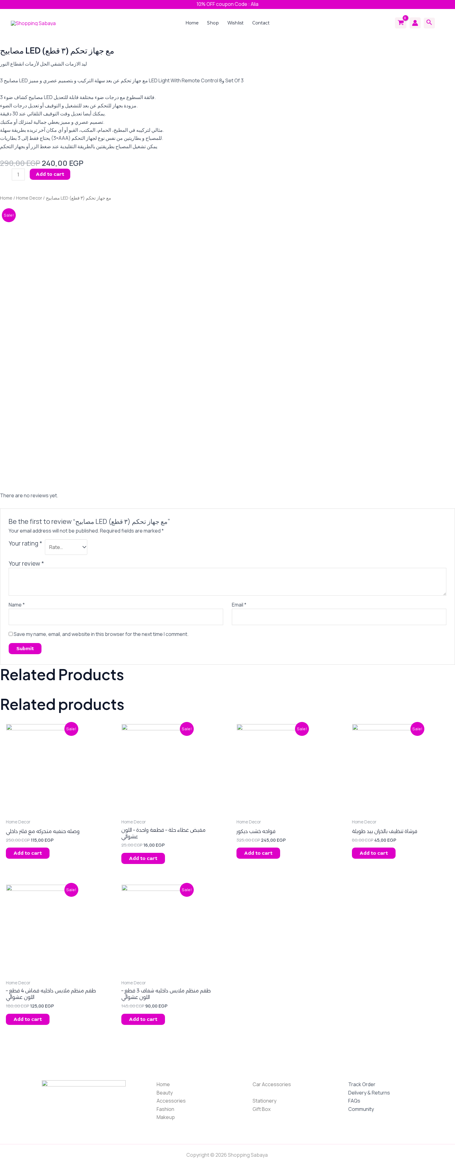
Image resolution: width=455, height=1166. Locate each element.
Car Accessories (272, 1084)
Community (361, 1109)
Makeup (166, 1117)
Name (17, 604)
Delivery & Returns (369, 1092)
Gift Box (262, 1109)
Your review (26, 563)
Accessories (171, 1100)
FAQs (354, 1100)
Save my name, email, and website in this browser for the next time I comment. (101, 634)
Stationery (264, 1100)
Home (6, 198)
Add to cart (50, 174)
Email (239, 604)
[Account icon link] (415, 23)
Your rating (25, 543)
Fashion (165, 1109)
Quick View (38, 809)
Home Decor (29, 198)
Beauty (165, 1092)
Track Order (361, 1084)
